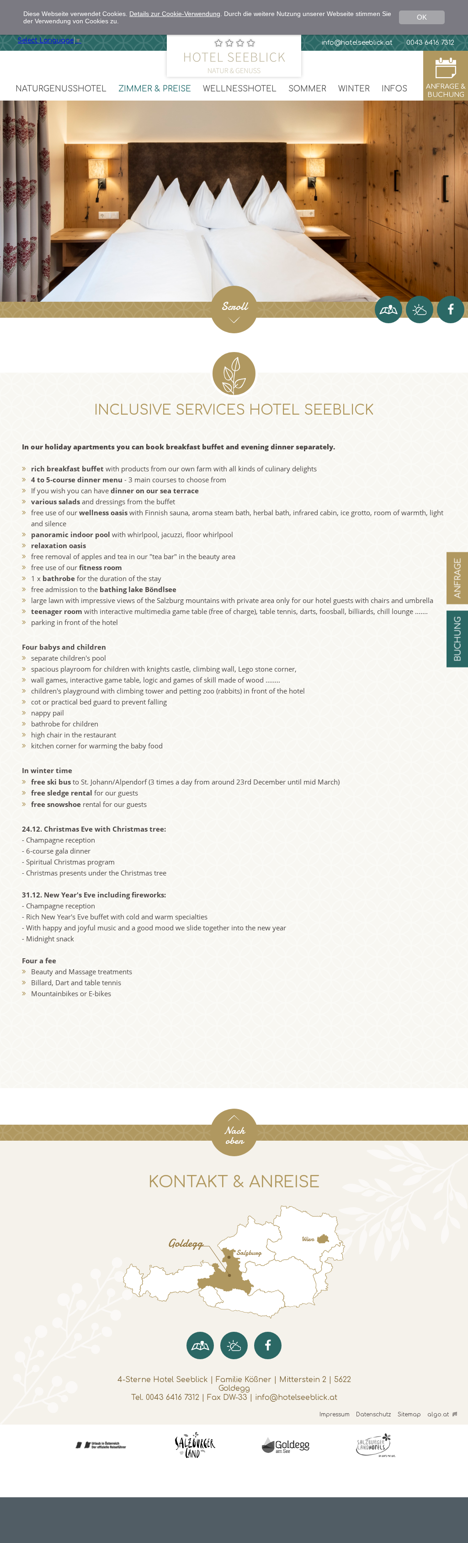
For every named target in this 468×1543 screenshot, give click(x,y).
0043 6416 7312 (172, 1398)
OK (422, 17)
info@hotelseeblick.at (296, 1398)
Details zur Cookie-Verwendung (174, 13)
